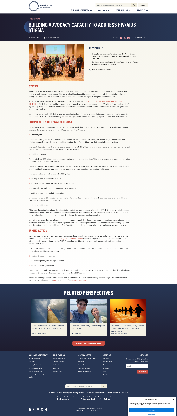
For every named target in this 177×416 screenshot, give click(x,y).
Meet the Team (107, 361)
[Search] (134, 5)
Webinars (81, 361)
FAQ (104, 371)
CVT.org (107, 399)
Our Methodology (34, 358)
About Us (141, 10)
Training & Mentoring (35, 365)
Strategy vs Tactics (59, 358)
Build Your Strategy (80, 10)
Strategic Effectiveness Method (70, 238)
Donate (105, 375)
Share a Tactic (57, 371)
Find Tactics (103, 10)
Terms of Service (90, 408)
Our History (106, 358)
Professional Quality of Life (91, 399)
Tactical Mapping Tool (35, 371)
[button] (173, 399)
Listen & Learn (121, 10)
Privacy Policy (151, 414)
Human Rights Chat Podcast (87, 358)
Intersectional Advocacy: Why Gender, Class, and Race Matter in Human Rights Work (127, 328)
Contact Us (106, 368)
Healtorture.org (63, 399)
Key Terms (32, 361)
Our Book (56, 368)
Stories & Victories (84, 368)
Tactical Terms (57, 365)
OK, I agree (151, 410)
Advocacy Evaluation (35, 368)
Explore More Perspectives (88, 343)
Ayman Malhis (41, 333)
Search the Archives (84, 371)
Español (80, 375)
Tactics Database (58, 361)
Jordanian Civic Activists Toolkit (36, 376)
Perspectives (35, 19)
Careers (105, 365)
